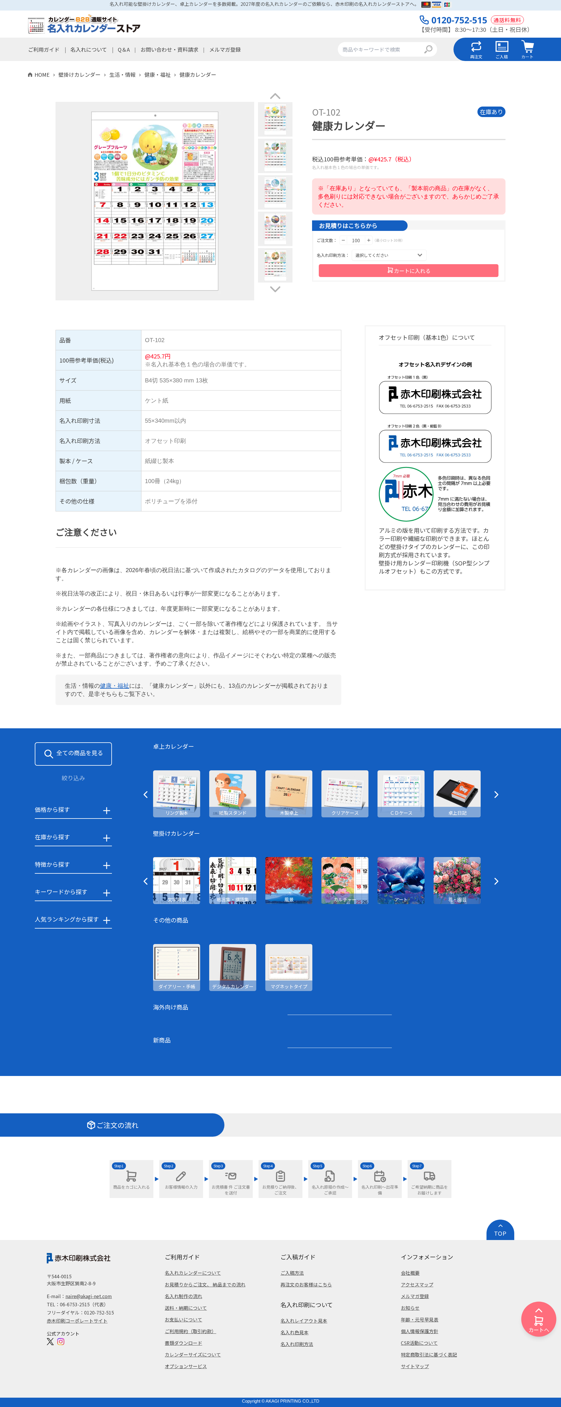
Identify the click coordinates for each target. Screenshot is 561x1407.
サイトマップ (415, 1366)
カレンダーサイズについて (193, 1354)
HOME (42, 74)
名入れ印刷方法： (333, 255)
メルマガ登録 (225, 49)
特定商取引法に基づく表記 (429, 1354)
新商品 (162, 1040)
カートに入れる (412, 270)
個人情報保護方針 (419, 1331)
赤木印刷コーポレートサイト (77, 1320)
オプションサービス (186, 1366)
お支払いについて (183, 1319)
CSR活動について (419, 1342)
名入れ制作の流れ (183, 1296)
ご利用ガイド (44, 49)
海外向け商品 (170, 1007)
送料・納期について (186, 1307)
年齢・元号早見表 (419, 1319)
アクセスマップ (417, 1284)
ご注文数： (327, 240)
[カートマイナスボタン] (343, 240)
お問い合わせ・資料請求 (169, 49)
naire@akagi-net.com (88, 1296)
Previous (51, 202)
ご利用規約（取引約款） (190, 1331)
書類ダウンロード (183, 1342)
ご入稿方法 (292, 1272)
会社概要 (410, 1272)
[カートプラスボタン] (368, 240)
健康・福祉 (114, 685)
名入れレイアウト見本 (303, 1320)
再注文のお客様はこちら (306, 1284)
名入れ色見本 (294, 1332)
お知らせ (410, 1307)
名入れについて (88, 49)
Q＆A (124, 49)
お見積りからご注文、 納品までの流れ (205, 1284)
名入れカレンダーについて (193, 1272)
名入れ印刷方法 (296, 1343)
